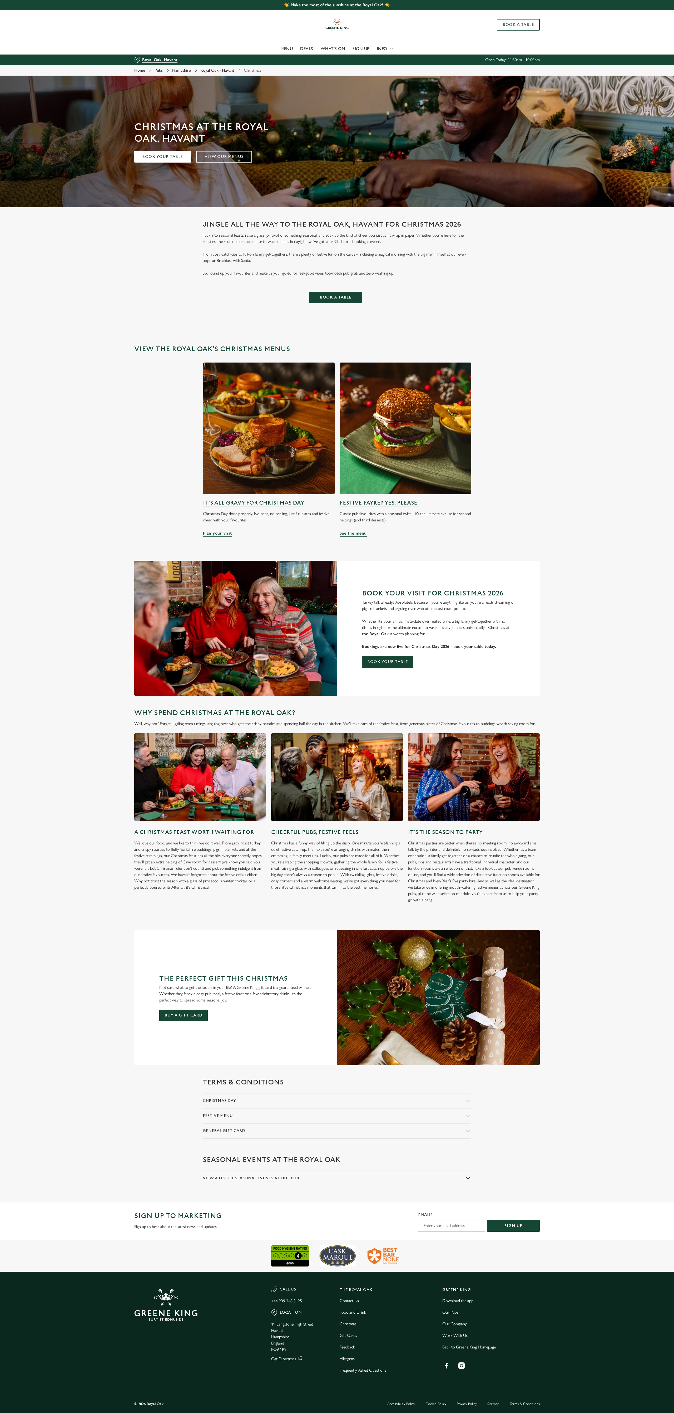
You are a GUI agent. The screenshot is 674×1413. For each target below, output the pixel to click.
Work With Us (455, 1335)
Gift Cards (348, 1335)
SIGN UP (513, 1226)
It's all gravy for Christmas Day (253, 503)
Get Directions (283, 1358)
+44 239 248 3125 (286, 1300)
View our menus (224, 156)
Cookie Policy (435, 1404)
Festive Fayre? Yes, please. (379, 503)
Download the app (457, 1300)
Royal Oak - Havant (217, 70)
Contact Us (349, 1300)
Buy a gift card (183, 1015)
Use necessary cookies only (510, 31)
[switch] (271, 49)
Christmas (348, 1323)
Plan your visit (269, 428)
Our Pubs (450, 1312)
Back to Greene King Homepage (469, 1347)
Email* (425, 1214)
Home (139, 70)
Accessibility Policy (401, 1404)
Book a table (335, 297)
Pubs (159, 70)
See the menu (405, 428)
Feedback (347, 1347)
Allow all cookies (510, 14)
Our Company (454, 1323)
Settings (390, 49)
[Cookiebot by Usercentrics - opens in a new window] (154, 49)
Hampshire (181, 70)
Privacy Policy (467, 1404)
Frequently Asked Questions (363, 1370)
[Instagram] (461, 1366)
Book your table (162, 156)
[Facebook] (446, 1366)
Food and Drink (353, 1312)
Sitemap (493, 1404)
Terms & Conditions (525, 1404)
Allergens (347, 1358)
